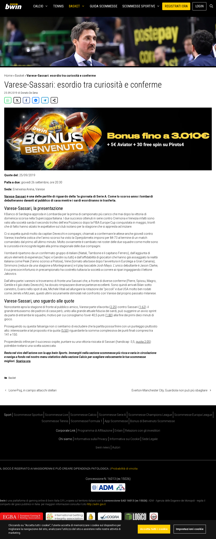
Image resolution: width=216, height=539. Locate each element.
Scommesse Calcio (83, 414)
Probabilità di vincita (124, 468)
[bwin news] (14, 6)
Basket (74, 6)
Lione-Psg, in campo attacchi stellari (33, 390)
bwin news (103, 447)
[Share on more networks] (54, 100)
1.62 (142, 307)
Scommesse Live (56, 414)
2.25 (113, 307)
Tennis (58, 6)
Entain (119, 430)
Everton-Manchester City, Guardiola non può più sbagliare (169, 390)
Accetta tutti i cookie (154, 529)
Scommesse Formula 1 (86, 421)
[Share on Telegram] (45, 100)
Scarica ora (23, 361)
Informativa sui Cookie (125, 439)
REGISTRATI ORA (176, 6)
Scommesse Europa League (193, 414)
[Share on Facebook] (26, 100)
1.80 (109, 315)
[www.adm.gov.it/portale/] (108, 490)
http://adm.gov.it (96, 504)
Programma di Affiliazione (95, 430)
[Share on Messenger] (35, 100)
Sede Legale (150, 439)
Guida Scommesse (103, 6)
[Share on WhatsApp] (7, 100)
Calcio (38, 6)
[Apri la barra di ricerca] (211, 6)
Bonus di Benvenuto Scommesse (152, 421)
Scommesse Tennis (55, 421)
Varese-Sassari (15, 196)
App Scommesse (116, 421)
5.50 (65, 330)
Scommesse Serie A (112, 414)
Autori (116, 447)
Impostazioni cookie (190, 529)
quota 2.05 (143, 341)
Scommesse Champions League (150, 414)
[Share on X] (17, 100)
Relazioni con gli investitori (142, 430)
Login (199, 6)
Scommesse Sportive (138, 6)
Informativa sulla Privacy (90, 439)
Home (8, 75)
